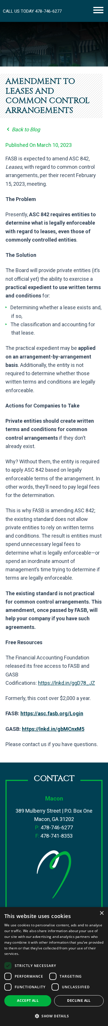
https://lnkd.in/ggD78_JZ (66, 683)
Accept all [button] (28, 1000)
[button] (54, 1016)
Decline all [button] (78, 1000)
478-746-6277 (48, 11)
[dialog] (54, 966)
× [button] (101, 913)
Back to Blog (25, 129)
